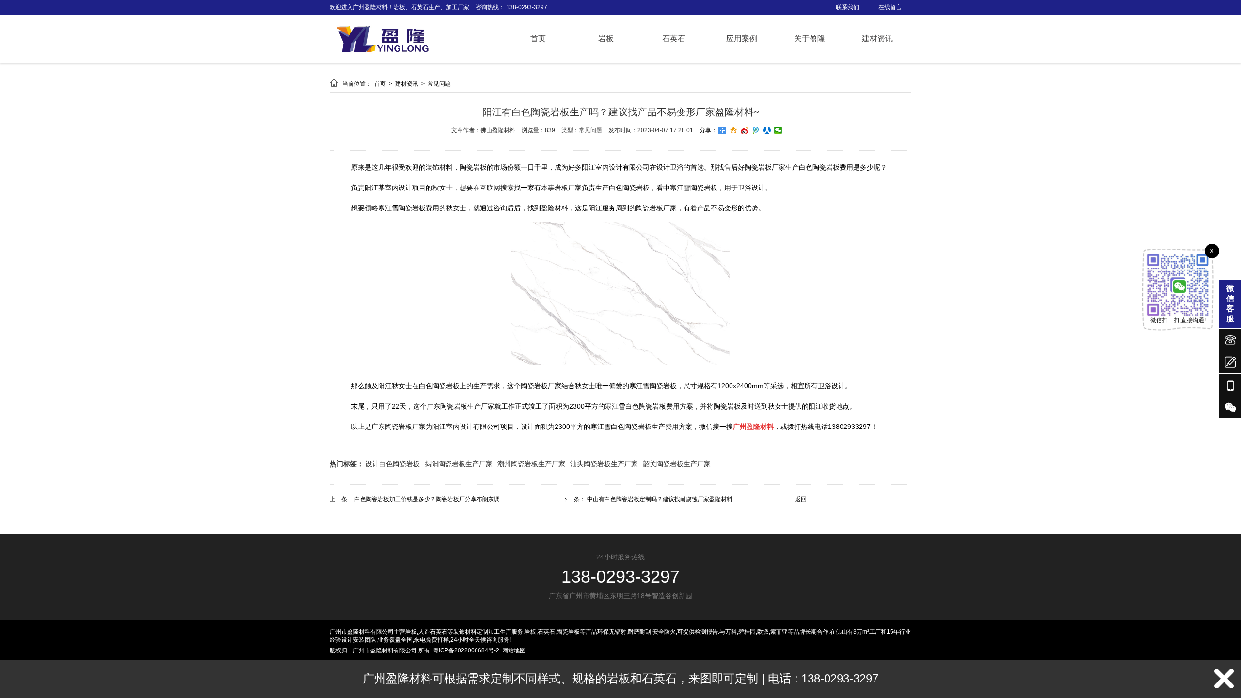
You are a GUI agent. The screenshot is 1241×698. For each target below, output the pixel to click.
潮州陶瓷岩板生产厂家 (531, 464)
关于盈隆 (809, 38)
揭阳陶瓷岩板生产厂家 (459, 464)
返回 (801, 499)
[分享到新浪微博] (745, 130)
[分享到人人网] (767, 130)
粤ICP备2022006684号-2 (466, 650)
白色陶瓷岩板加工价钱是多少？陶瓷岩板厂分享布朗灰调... (429, 499)
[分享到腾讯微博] (756, 130)
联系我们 (847, 7)
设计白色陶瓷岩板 (393, 464)
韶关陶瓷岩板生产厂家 (677, 464)
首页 (538, 38)
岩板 (606, 38)
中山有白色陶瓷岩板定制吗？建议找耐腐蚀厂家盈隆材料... (662, 499)
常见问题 (439, 83)
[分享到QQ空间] (734, 130)
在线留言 (890, 7)
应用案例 (741, 38)
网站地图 (513, 650)
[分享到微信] (778, 130)
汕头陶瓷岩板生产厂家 (604, 464)
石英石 (673, 38)
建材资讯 (877, 38)
